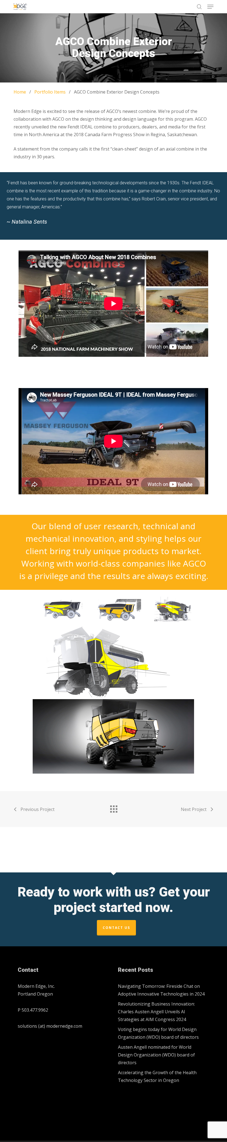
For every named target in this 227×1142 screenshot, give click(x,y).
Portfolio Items (50, 92)
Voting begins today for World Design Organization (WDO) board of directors (158, 1033)
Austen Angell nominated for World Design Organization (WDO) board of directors (156, 1055)
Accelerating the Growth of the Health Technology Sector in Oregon (157, 1076)
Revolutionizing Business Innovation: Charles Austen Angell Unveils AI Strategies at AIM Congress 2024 (156, 1011)
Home (20, 92)
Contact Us (116, 927)
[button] (210, 6)
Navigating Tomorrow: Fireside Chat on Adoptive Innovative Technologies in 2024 (161, 990)
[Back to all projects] (113, 807)
